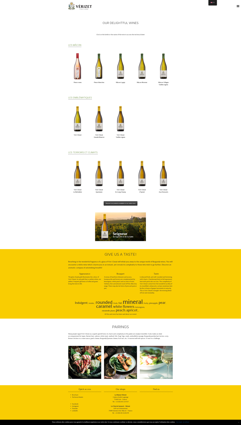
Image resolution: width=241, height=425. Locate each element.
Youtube (75, 408)
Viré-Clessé (77, 135)
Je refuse (186, 422)
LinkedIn (75, 411)
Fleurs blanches (99, 82)
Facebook (75, 404)
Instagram (75, 406)
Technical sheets (77, 397)
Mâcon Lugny (120, 82)
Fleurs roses (78, 82)
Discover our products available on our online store (120, 203)
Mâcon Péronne (142, 82)
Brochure (75, 395)
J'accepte (179, 422)
